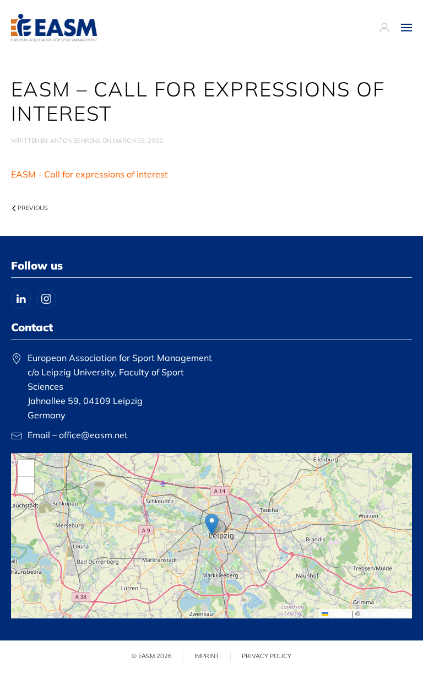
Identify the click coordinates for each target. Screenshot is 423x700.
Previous (33, 208)
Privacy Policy (266, 656)
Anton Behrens (75, 140)
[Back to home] (54, 28)
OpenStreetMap (385, 613)
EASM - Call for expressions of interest (89, 174)
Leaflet (339, 613)
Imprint (206, 656)
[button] (406, 28)
